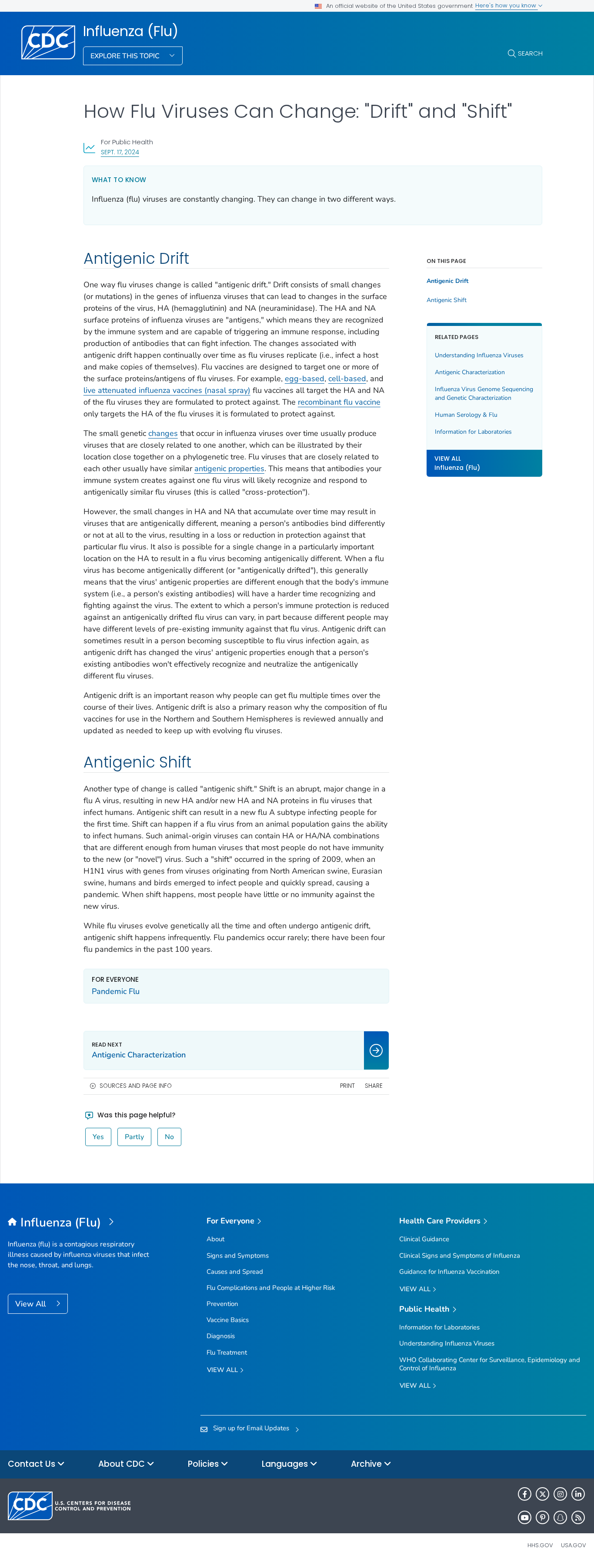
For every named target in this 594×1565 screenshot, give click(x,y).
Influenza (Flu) (130, 31)
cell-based (347, 378)
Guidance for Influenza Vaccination (449, 1271)
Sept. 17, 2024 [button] (120, 151)
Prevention (222, 1303)
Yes (98, 1137)
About (215, 1239)
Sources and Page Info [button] (136, 1086)
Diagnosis (221, 1336)
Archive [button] (367, 1464)
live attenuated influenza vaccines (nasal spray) (166, 390)
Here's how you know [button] (506, 5)
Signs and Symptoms (238, 1255)
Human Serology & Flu (466, 414)
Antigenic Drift (447, 281)
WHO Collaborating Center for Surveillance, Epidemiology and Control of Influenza (489, 1364)
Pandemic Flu (116, 991)
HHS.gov (540, 1545)
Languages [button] (286, 1464)
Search (530, 53)
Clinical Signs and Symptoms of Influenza (459, 1255)
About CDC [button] (122, 1464)
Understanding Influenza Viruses (479, 355)
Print (347, 1086)
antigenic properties (229, 468)
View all (223, 1370)
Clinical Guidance (424, 1239)
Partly (134, 1137)
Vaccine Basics (228, 1320)
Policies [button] (204, 1464)
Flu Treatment (227, 1352)
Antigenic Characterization (470, 372)
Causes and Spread (235, 1271)
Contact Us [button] (32, 1464)
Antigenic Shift (447, 300)
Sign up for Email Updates (251, 1428)
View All (31, 1304)
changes (163, 433)
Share (374, 1086)
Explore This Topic (125, 56)
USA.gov (573, 1545)
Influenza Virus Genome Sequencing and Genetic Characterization (484, 393)
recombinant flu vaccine (339, 402)
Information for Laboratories (473, 431)
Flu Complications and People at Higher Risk (271, 1287)
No (169, 1137)
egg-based (304, 378)
